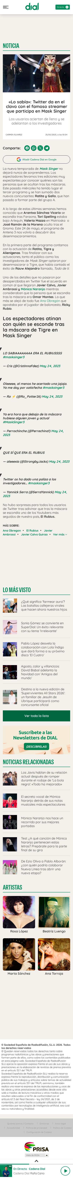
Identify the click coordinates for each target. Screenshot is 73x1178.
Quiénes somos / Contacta (20, 1123)
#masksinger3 (13, 357)
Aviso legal (60, 1123)
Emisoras (44, 1123)
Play (65, 1171)
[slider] (36, 1164)
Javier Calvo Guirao (34, 534)
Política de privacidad (36, 1127)
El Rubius (32, 530)
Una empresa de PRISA (36, 1147)
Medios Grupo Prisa (36, 1155)
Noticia (11, 46)
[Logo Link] (32, 6)
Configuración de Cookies (39, 1132)
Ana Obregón (50, 301)
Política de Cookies (62, 1127)
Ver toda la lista (36, 716)
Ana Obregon (12, 530)
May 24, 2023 (50, 366)
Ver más (59, 534)
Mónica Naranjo (33, 289)
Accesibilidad (13, 1127)
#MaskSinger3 (13, 422)
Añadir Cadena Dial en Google (39, 159)
